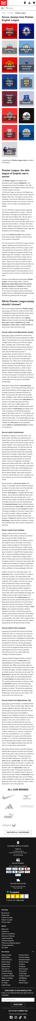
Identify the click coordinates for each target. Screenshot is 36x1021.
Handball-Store (7, 971)
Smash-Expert (24, 962)
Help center (5, 915)
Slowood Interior (24, 959)
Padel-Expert (6, 985)
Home (4, 13)
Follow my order (7, 917)
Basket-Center (6, 955)
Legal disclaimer (7, 938)
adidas (24, 390)
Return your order (18, 888)
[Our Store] (24, 2)
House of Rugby (7, 973)
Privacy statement (8, 945)
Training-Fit (23, 971)
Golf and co (5, 969)
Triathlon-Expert (24, 976)
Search (11, 8)
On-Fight (4, 983)
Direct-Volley (6, 962)
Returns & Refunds (8, 936)
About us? (5, 929)
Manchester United (7, 335)
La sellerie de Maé (8, 976)
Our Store (5, 947)
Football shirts (6, 160)
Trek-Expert (23, 973)
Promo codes (6, 922)
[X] (24, 1017)
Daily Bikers (6, 957)
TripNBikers (23, 978)
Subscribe (18, 1004)
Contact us (18, 849)
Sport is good (23, 969)
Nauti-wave (5, 980)
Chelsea (4, 533)
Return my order (7, 920)
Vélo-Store (22, 980)
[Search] (7, 8)
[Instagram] (15, 1017)
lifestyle (24, 322)
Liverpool (5, 631)
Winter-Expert (23, 983)
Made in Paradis (7, 978)
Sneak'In (22, 964)
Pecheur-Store (24, 955)
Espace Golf (6, 964)
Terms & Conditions (8, 934)
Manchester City (7, 704)
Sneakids (22, 966)
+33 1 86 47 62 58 (18, 855)
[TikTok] (20, 1017)
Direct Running (7, 959)
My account (5, 913)
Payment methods (8, 940)
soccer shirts (6, 311)
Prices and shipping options (11, 943)
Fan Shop (10, 13)
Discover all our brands (18, 832)
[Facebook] (11, 1017)
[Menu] (2, 8)
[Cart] (34, 2)
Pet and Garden (24, 957)
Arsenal (13, 436)
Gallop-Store (6, 966)
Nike (28, 583)
